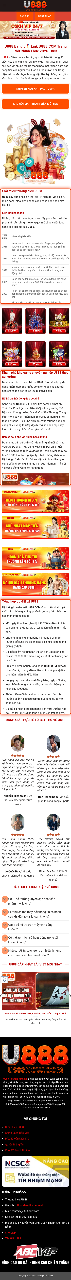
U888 (6, 1078)
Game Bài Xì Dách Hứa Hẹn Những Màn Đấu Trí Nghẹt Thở (35, 1013)
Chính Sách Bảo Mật (17, 1132)
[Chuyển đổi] (5, 899)
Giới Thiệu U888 (14, 1127)
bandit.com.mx (19, 1078)
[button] (4, 6)
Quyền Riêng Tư (14, 1144)
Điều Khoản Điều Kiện (17, 1138)
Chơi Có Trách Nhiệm (17, 1150)
